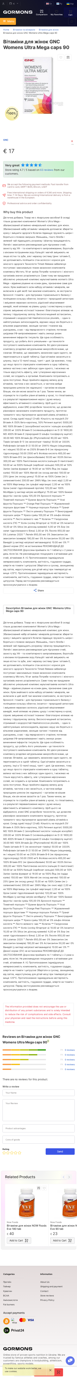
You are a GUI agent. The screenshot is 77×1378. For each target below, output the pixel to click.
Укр (71, 4)
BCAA (6, 1295)
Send (60, 1151)
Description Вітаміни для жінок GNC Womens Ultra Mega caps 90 (38, 609)
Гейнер (7, 1286)
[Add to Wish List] (61, 57)
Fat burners (9, 1304)
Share (41, 590)
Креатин (7, 1291)
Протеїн (7, 1282)
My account (3, 3)
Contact (44, 1291)
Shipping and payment (51, 1286)
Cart (70, 15)
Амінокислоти (10, 1300)
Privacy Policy (47, 1300)
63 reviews (46, 169)
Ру (60, 4)
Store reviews (47, 1295)
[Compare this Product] (68, 57)
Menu (10, 21)
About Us (44, 1282)
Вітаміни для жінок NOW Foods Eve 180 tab (27, 1227)
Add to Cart (16, 1240)
